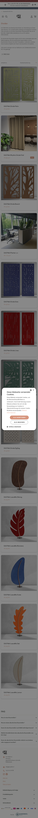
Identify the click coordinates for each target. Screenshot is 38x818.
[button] (14, 427)
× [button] (33, 390)
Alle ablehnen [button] (19, 422)
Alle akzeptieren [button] (19, 417)
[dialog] (19, 409)
